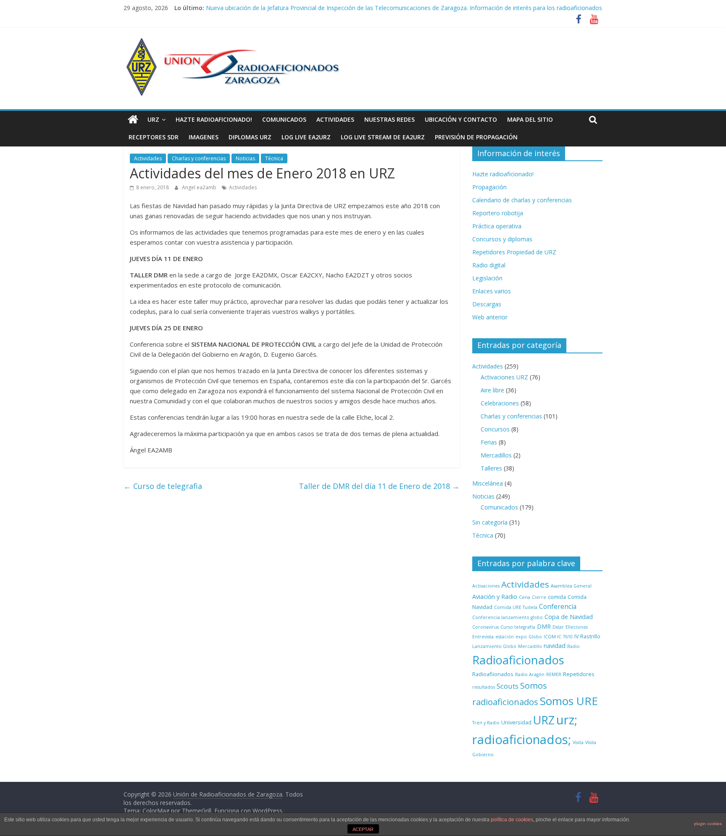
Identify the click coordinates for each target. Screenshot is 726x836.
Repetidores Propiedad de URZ (514, 252)
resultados (483, 687)
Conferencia (557, 606)
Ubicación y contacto (461, 119)
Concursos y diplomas (502, 239)
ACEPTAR (363, 829)
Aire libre (492, 390)
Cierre (539, 597)
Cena (524, 597)
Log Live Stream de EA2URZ (383, 137)
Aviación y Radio (494, 597)
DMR (544, 626)
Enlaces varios (491, 291)
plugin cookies (708, 823)
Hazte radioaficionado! (214, 119)
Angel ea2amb (200, 187)
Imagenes (203, 137)
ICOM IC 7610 (558, 637)
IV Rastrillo (587, 636)
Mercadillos (496, 455)
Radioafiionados (492, 674)
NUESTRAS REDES (389, 119)
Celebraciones (500, 403)
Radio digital (488, 265)
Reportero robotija (497, 213)
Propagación (489, 187)
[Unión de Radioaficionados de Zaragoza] (133, 119)
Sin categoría (490, 522)
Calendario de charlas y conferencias (522, 200)
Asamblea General (571, 586)
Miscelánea (487, 483)
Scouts (507, 686)
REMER (553, 674)
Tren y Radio (486, 723)
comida (557, 597)
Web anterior (490, 317)
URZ (153, 119)
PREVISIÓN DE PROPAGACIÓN (476, 137)
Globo (535, 637)
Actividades (335, 119)
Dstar (558, 627)
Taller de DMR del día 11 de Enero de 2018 (379, 486)
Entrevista (483, 637)
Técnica (274, 158)
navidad (555, 646)
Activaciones (486, 586)
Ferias (489, 442)
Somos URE (569, 700)
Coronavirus (485, 627)
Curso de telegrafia (163, 486)
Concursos (495, 429)
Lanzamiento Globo (494, 646)
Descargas (486, 304)
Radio (573, 646)
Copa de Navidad (568, 617)
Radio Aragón (529, 674)
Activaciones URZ (504, 377)
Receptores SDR (154, 137)
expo (521, 637)
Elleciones (577, 627)
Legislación (487, 278)
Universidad (516, 722)
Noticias (245, 158)
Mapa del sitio (530, 119)
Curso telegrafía (517, 627)
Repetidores (578, 674)
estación (504, 637)
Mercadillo (530, 646)
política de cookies (512, 820)
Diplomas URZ (250, 137)
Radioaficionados (518, 660)
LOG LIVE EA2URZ (306, 137)
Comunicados (284, 119)
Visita (578, 742)
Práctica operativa (496, 226)
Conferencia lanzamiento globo (507, 617)
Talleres (491, 468)
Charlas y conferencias (199, 158)
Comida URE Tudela (515, 607)
